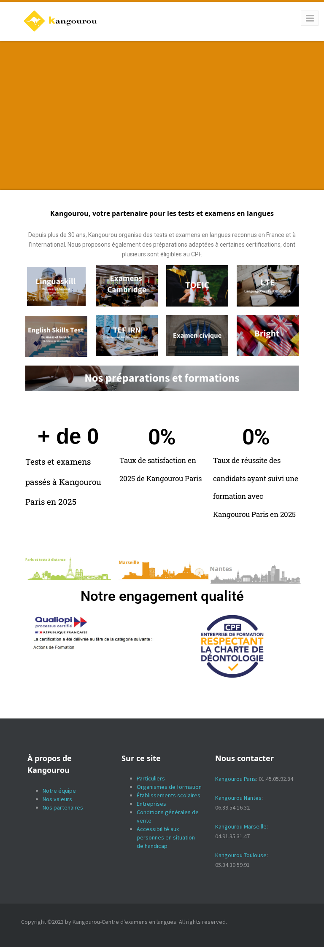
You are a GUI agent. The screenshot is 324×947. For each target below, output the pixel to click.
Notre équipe (59, 790)
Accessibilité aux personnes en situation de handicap (166, 837)
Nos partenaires (63, 807)
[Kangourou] (60, 21)
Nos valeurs (57, 799)
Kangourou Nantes (238, 798)
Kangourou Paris (235, 779)
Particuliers (151, 778)
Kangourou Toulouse (241, 855)
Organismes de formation (169, 787)
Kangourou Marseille (241, 826)
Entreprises (151, 803)
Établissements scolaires (168, 795)
